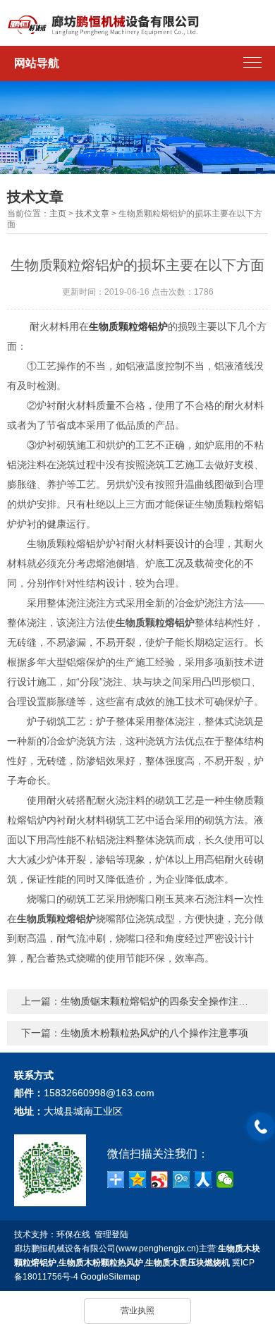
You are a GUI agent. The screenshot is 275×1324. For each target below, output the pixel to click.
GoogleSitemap (110, 1277)
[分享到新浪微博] (160, 1179)
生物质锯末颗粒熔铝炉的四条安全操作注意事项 (164, 1001)
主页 (57, 214)
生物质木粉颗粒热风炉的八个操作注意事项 (154, 1032)
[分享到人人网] (203, 1179)
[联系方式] (261, 1126)
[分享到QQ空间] (138, 1179)
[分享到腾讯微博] (181, 1179)
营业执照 (137, 1311)
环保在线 (73, 1234)
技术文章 (92, 214)
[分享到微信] (225, 1179)
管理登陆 (111, 1234)
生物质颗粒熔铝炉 (128, 326)
